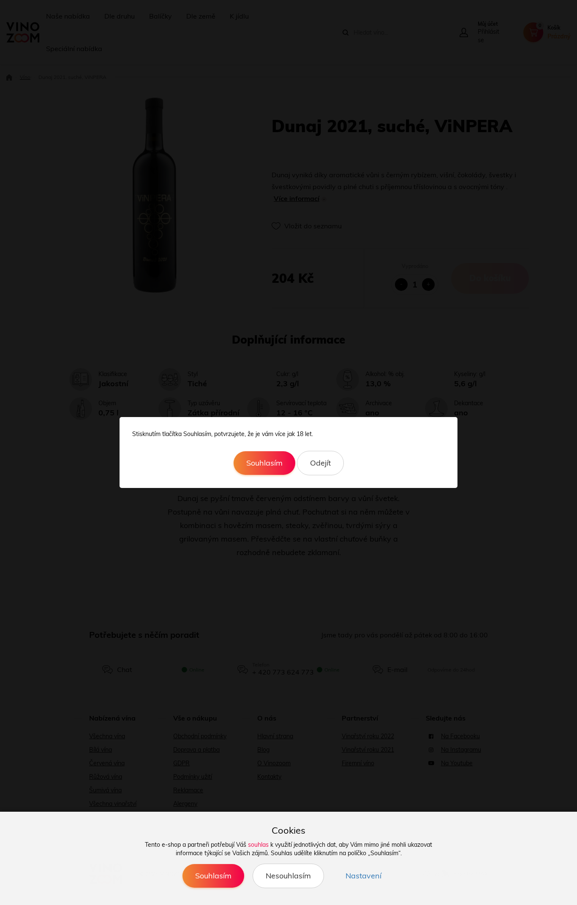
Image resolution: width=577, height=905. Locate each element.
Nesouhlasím (288, 876)
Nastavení (363, 876)
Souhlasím (264, 463)
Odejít (320, 463)
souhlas (258, 844)
